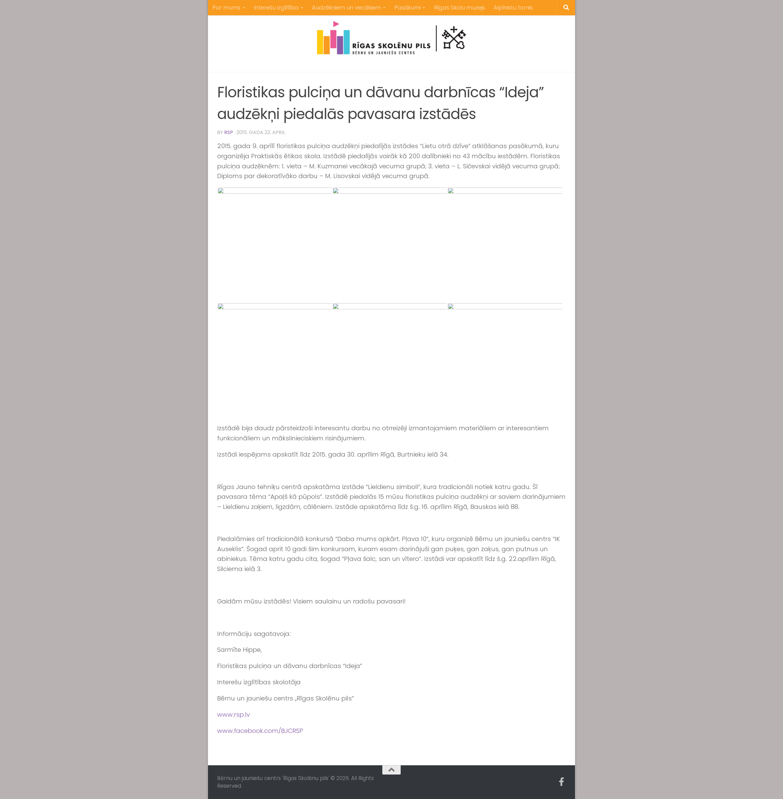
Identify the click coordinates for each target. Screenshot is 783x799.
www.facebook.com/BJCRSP (260, 730)
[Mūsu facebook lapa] (561, 782)
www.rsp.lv (233, 714)
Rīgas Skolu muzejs (459, 7)
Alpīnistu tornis (513, 7)
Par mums (226, 7)
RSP (228, 132)
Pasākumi (407, 7)
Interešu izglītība (276, 7)
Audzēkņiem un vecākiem (346, 7)
